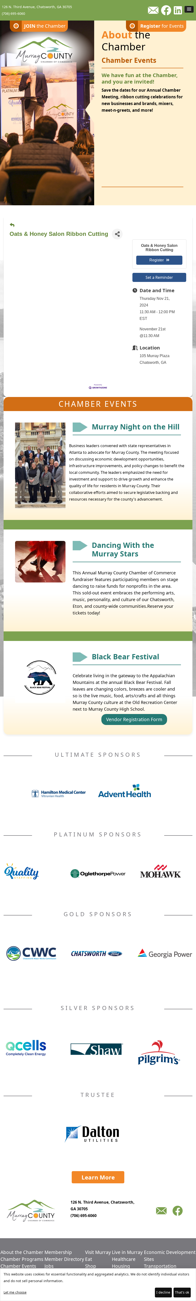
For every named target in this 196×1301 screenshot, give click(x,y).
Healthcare (124, 1259)
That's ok (182, 1292)
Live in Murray (127, 1252)
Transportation (160, 1266)
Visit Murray (98, 1252)
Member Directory (64, 1259)
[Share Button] (117, 234)
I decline (163, 1292)
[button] (189, 9)
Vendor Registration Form (134, 719)
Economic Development (170, 1252)
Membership (58, 1252)
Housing (121, 1266)
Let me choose (15, 1292)
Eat (88, 1259)
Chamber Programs (21, 1259)
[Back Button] (12, 225)
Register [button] (156, 260)
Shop (90, 1266)
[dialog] (98, 1284)
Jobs (49, 1266)
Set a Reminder (159, 277)
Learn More (98, 1177)
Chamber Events (18, 1266)
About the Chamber (21, 1252)
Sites (149, 1259)
